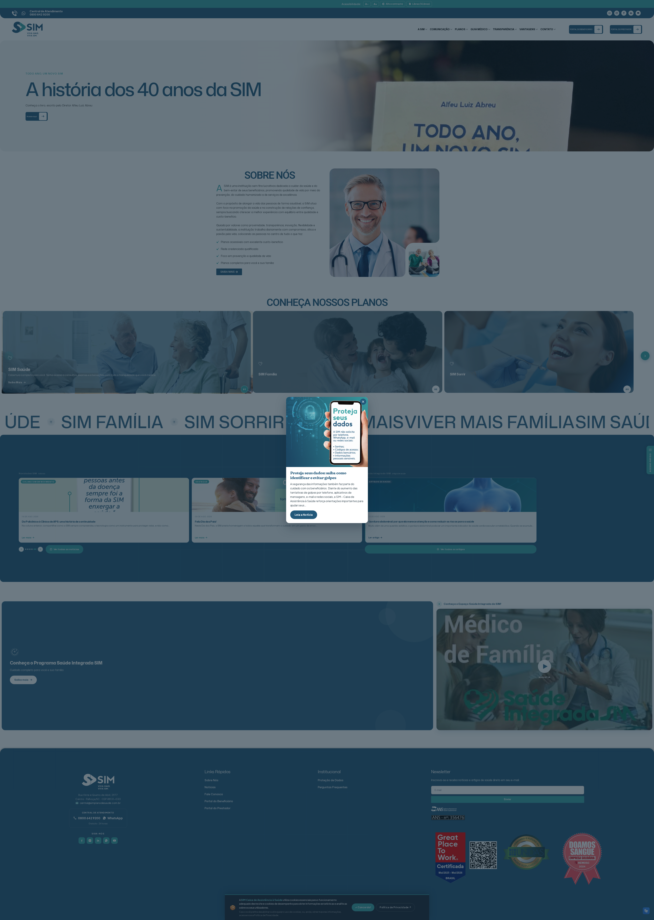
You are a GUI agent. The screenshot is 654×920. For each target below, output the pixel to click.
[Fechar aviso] (363, 402)
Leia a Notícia (304, 514)
